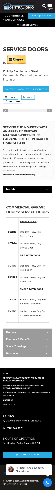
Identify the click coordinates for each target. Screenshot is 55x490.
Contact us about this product (24, 89)
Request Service (28, 24)
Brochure (15, 101)
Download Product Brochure (18, 174)
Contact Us (9, 404)
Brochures (12, 353)
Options (11, 332)
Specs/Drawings (16, 346)
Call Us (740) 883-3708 (41, 16)
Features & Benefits (18, 339)
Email (13, 97)
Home (6, 373)
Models (10, 189)
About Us (8, 400)
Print (30, 97)
